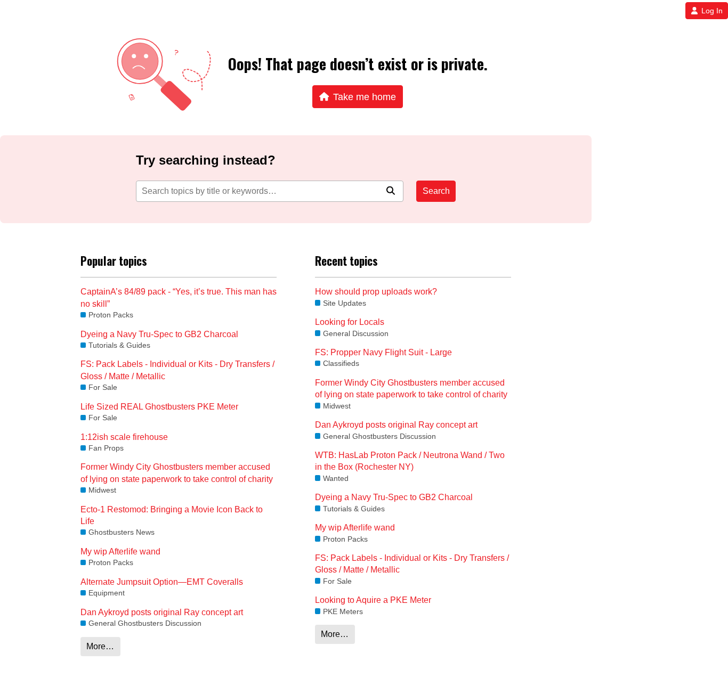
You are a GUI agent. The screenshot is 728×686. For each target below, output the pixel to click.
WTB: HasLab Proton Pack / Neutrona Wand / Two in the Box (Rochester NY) (410, 461)
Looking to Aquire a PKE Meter (373, 600)
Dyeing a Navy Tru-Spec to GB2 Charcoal (159, 334)
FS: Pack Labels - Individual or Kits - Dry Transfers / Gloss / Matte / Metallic (177, 370)
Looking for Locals (349, 321)
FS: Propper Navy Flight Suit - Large (383, 352)
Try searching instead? (206, 160)
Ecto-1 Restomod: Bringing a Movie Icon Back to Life (171, 515)
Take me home (364, 96)
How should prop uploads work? (376, 291)
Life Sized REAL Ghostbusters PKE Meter (159, 406)
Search (436, 190)
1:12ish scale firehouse (124, 437)
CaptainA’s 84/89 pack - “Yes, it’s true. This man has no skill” (178, 297)
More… (100, 646)
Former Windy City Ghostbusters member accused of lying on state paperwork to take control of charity (176, 472)
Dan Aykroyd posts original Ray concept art (161, 612)
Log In (712, 10)
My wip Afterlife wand (120, 551)
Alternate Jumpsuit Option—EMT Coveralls (161, 581)
